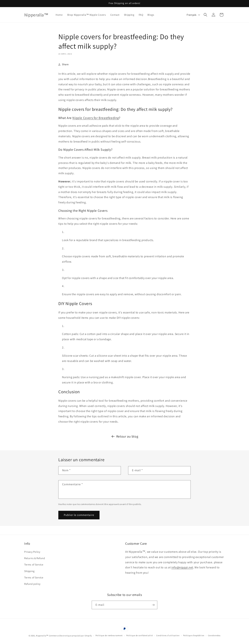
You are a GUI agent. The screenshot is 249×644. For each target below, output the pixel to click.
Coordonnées (214, 635)
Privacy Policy (32, 551)
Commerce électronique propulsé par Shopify (70, 635)
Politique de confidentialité (139, 635)
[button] (205, 15)
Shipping (29, 571)
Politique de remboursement (109, 635)
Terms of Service (33, 564)
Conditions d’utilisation (168, 635)
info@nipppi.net (182, 567)
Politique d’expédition (193, 635)
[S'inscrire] (153, 605)
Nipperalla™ (42, 635)
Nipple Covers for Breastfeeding (95, 118)
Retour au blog (127, 436)
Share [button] (65, 64)
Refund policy (32, 584)
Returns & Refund (34, 558)
